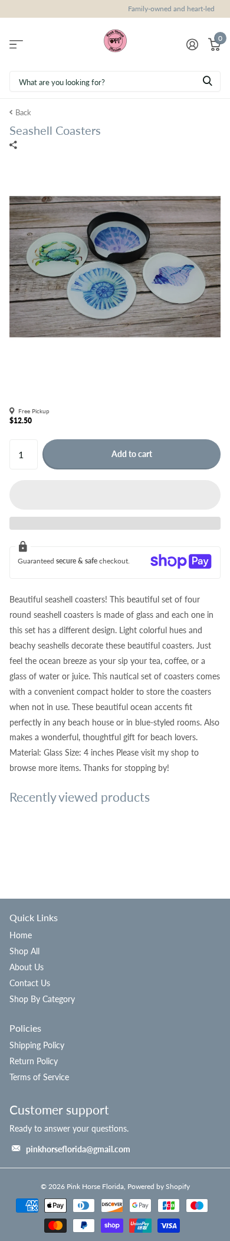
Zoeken (208, 81)
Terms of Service (39, 1077)
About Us (26, 967)
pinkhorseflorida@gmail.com (78, 1149)
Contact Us (29, 983)
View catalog (16, 44)
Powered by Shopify (158, 1186)
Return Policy (33, 1061)
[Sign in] (192, 44)
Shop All (24, 951)
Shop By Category (42, 999)
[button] (115, 495)
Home (20, 935)
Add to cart (131, 454)
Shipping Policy (36, 1045)
